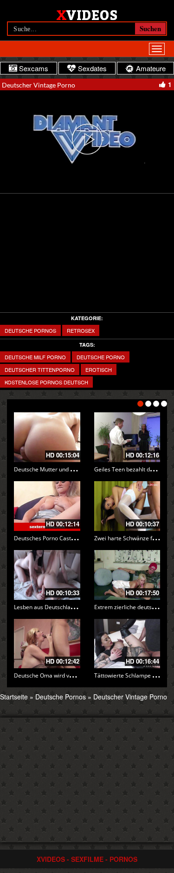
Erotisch (98, 369)
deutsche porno (101, 357)
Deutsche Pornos (30, 330)
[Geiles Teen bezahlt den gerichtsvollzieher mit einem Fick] (127, 437)
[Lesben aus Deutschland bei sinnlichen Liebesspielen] (47, 575)
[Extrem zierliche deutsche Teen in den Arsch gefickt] (127, 575)
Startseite (14, 696)
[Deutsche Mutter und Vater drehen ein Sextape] (47, 437)
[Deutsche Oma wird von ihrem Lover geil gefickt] (47, 644)
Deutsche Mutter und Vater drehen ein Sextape (74, 469)
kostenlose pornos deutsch (46, 382)
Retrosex (81, 330)
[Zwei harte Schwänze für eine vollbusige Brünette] (127, 506)
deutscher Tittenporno (40, 369)
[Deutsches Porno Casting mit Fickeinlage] (47, 506)
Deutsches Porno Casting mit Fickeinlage (66, 538)
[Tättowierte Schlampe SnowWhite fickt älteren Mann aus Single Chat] (127, 644)
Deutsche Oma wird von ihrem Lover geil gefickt (75, 675)
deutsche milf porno (35, 357)
